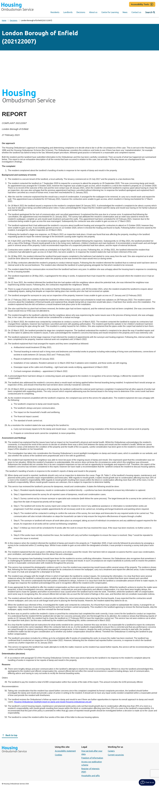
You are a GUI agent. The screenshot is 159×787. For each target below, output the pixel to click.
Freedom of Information (92, 758)
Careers (111, 751)
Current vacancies (116, 755)
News (125, 12)
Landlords (68, 12)
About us (93, 12)
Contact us (136, 12)
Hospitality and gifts (90, 775)
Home (4, 20)
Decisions (81, 12)
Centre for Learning (110, 12)
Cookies (58, 755)
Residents (55, 12)
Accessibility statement (65, 751)
